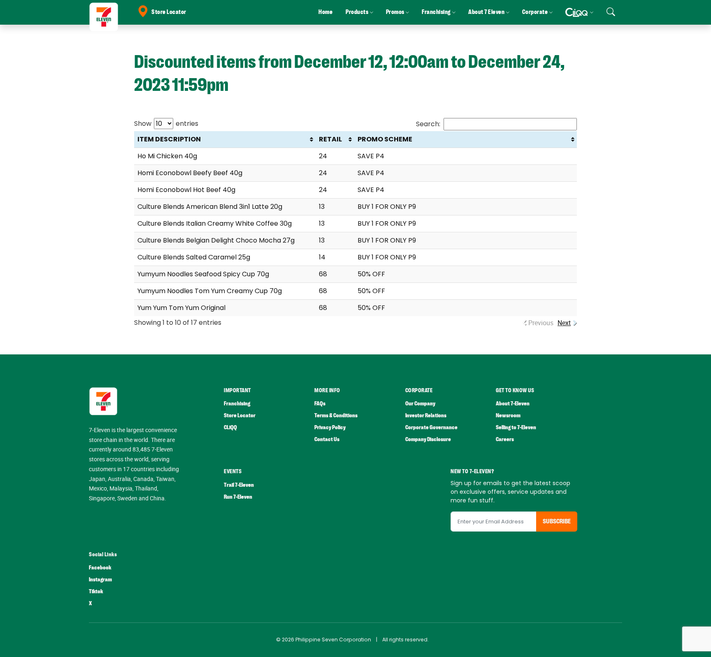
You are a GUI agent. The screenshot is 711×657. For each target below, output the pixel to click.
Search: (428, 124)
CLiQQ (230, 427)
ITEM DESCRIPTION (169, 139)
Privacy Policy (330, 427)
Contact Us (326, 439)
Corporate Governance (431, 427)
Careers (505, 439)
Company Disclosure (428, 439)
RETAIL (330, 139)
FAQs (319, 403)
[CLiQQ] (579, 12)
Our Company (420, 403)
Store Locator (168, 12)
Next (564, 322)
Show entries (166, 123)
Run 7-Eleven (238, 497)
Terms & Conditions (336, 415)
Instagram (100, 579)
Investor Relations (425, 415)
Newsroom (508, 415)
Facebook (100, 567)
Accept (685, 642)
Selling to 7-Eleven (516, 427)
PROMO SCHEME (385, 139)
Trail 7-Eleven (239, 485)
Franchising (237, 403)
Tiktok (96, 591)
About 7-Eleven (513, 403)
